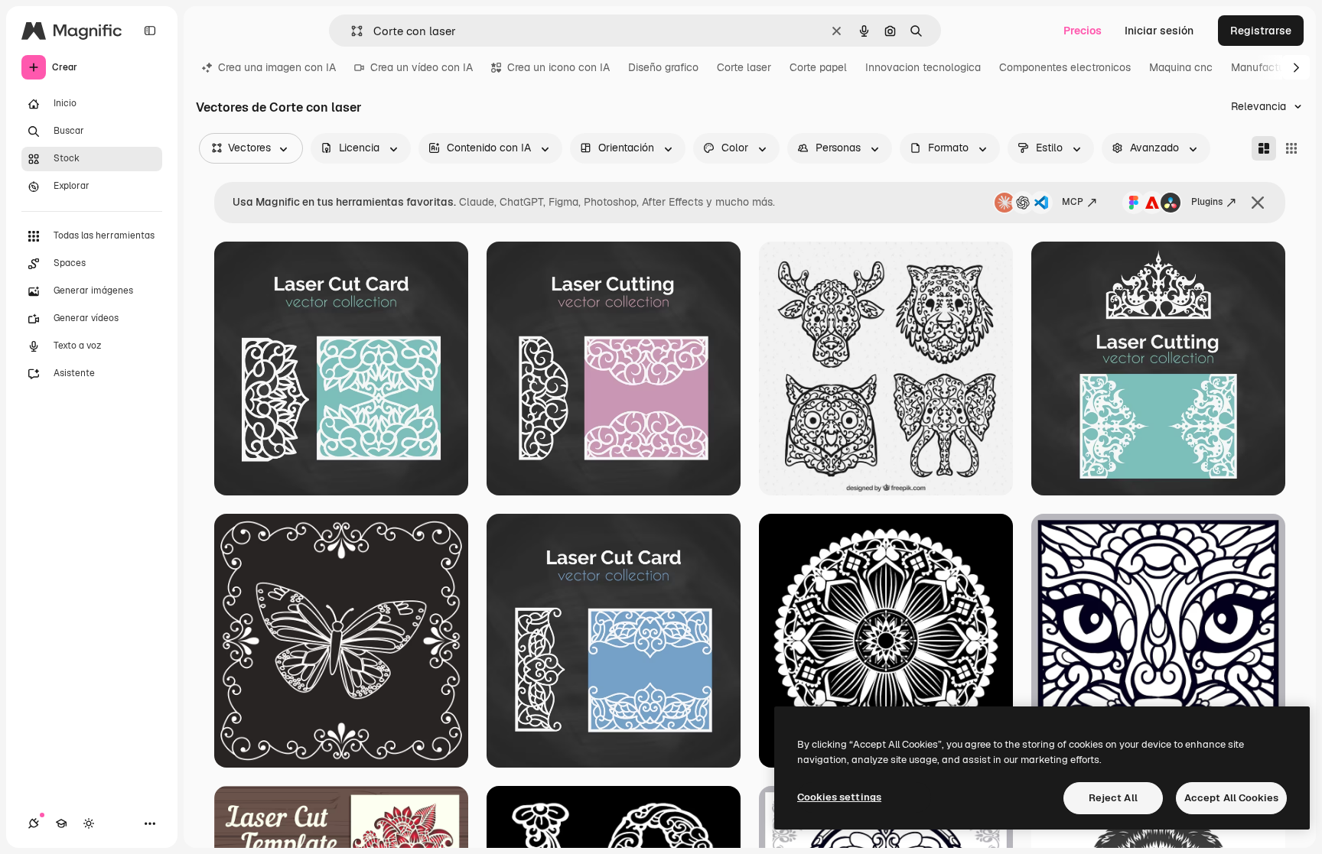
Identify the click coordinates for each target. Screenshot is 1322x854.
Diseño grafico (663, 67)
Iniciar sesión (1159, 30)
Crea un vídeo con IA (421, 67)
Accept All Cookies (1231, 797)
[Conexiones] (33, 823)
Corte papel (818, 67)
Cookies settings (839, 797)
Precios (1082, 30)
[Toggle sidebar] (150, 30)
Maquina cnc (1181, 67)
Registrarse (1260, 30)
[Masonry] (1264, 148)
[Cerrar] (1258, 202)
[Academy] (61, 823)
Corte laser (744, 67)
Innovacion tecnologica (923, 67)
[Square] (1291, 148)
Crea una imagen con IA (277, 67)
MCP (1072, 202)
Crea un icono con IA (558, 67)
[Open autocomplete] (351, 31)
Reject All (1113, 797)
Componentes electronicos (1065, 67)
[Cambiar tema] (89, 823)
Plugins (1207, 202)
